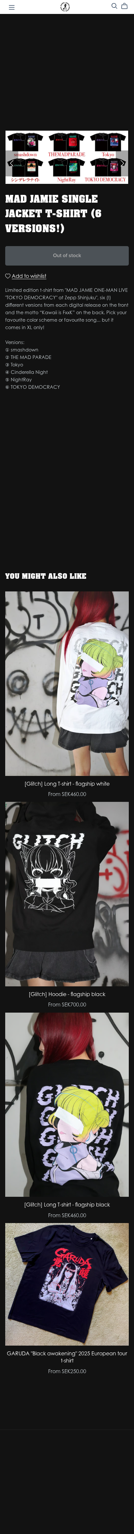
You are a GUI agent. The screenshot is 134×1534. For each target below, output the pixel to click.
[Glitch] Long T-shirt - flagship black (67, 1204)
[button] (11, 163)
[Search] (114, 6)
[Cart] (127, 6)
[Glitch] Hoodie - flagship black (67, 994)
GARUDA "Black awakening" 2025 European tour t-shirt (67, 1357)
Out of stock (67, 255)
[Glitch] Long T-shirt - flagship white (67, 783)
